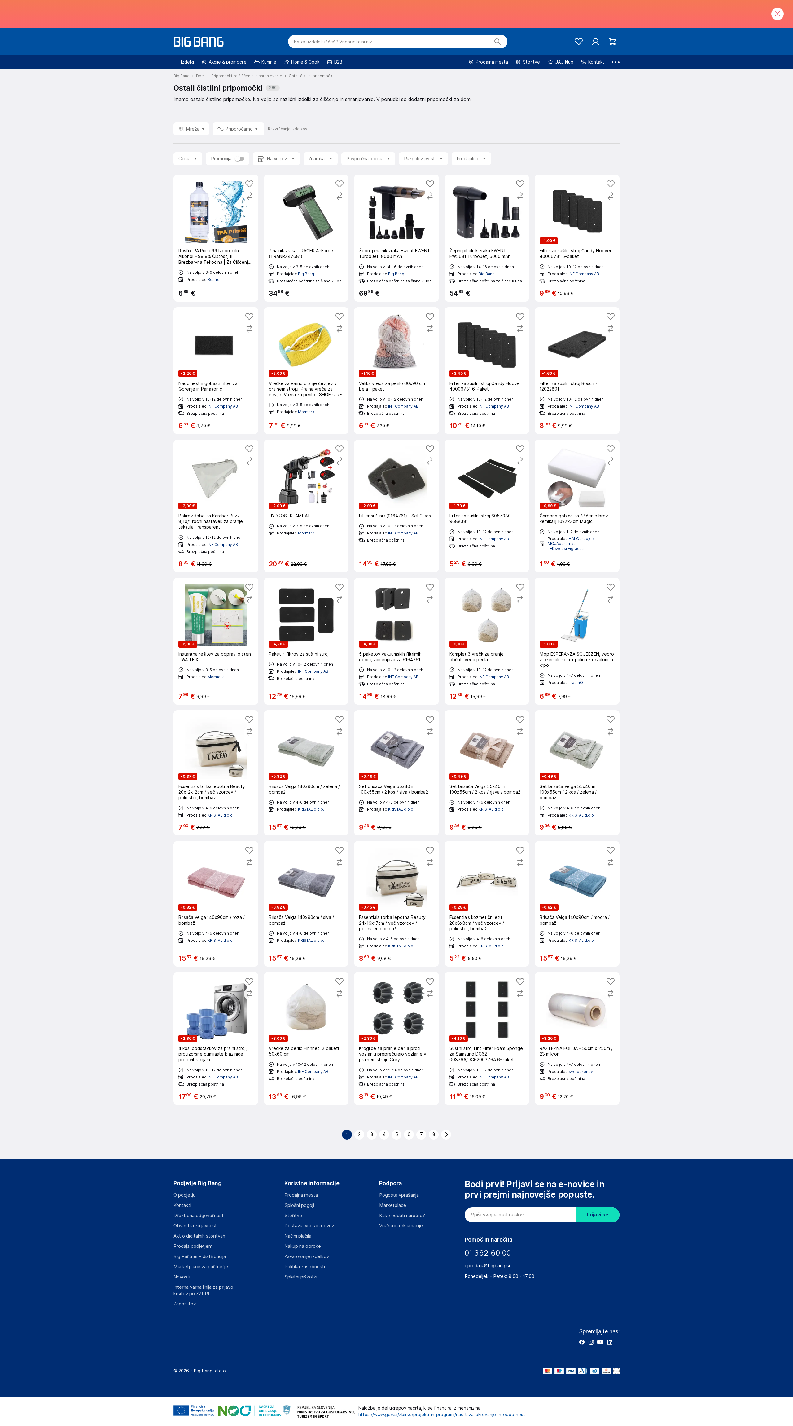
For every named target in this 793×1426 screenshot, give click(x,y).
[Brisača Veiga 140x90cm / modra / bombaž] (577, 903)
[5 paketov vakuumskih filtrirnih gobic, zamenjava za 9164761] (396, 641)
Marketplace (392, 1205)
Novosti (181, 1277)
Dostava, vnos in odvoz (309, 1226)
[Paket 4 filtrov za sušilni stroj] (306, 641)
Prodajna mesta (301, 1195)
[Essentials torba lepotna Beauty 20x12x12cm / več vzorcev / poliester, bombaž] (216, 773)
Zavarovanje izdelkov (306, 1256)
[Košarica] (613, 42)
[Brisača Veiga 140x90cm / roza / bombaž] (216, 903)
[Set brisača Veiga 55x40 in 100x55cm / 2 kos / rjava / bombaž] (487, 773)
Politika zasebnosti (304, 1266)
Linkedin (609, 1342)
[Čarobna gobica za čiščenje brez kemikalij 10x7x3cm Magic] (577, 506)
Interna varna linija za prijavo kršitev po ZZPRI (203, 1290)
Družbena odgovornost (198, 1215)
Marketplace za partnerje (200, 1266)
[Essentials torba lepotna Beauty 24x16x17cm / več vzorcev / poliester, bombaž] (396, 903)
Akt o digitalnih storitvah (199, 1236)
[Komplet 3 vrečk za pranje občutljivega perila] (487, 641)
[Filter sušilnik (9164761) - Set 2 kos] (396, 506)
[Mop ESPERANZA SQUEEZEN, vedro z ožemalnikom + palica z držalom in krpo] (577, 641)
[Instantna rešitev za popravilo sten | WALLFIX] (216, 641)
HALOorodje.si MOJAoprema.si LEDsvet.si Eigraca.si (572, 543)
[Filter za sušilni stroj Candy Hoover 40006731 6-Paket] (487, 371)
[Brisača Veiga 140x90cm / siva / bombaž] (306, 903)
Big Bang (306, 274)
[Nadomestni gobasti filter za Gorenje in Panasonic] (216, 371)
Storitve (293, 1215)
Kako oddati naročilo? (402, 1215)
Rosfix (213, 279)
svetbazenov (581, 1071)
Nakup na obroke (302, 1246)
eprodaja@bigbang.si (487, 1266)
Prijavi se (597, 1215)
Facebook (582, 1342)
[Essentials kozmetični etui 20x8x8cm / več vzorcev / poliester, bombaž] (487, 903)
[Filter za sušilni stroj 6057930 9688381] (487, 506)
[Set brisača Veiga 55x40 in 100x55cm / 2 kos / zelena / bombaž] (577, 773)
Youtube (600, 1342)
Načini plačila (297, 1236)
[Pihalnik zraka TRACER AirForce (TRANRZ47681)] (306, 238)
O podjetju (184, 1195)
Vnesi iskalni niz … (335, 42)
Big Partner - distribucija (199, 1256)
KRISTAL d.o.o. (221, 815)
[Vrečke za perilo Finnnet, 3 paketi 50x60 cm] (306, 1038)
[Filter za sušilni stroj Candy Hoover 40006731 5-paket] (577, 238)
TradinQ (576, 682)
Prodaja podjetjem (192, 1246)
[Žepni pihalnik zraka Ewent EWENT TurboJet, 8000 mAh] (396, 238)
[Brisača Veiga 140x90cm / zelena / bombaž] (306, 773)
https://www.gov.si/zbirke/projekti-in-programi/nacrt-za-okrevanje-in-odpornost (441, 1414)
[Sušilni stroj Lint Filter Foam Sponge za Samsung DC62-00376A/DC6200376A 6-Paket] (487, 1038)
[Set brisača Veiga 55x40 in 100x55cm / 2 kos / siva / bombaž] (396, 773)
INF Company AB (584, 274)
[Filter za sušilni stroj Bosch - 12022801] (577, 371)
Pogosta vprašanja (399, 1195)
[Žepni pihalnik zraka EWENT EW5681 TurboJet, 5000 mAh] (487, 238)
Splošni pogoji (299, 1205)
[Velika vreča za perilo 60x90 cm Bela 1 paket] (396, 371)
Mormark (306, 412)
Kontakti (182, 1205)
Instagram (591, 1342)
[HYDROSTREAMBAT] (306, 506)
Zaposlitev (184, 1304)
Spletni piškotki (300, 1277)
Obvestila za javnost (195, 1226)
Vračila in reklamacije (401, 1226)
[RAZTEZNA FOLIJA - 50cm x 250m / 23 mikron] (577, 1038)
